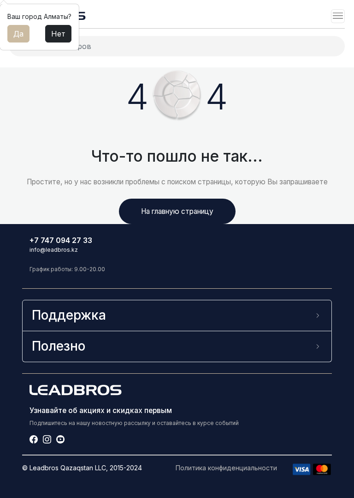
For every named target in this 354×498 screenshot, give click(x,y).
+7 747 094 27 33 (61, 240)
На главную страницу (177, 211)
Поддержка (69, 315)
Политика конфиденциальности (226, 468)
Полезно (58, 346)
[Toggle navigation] (338, 16)
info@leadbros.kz (54, 249)
